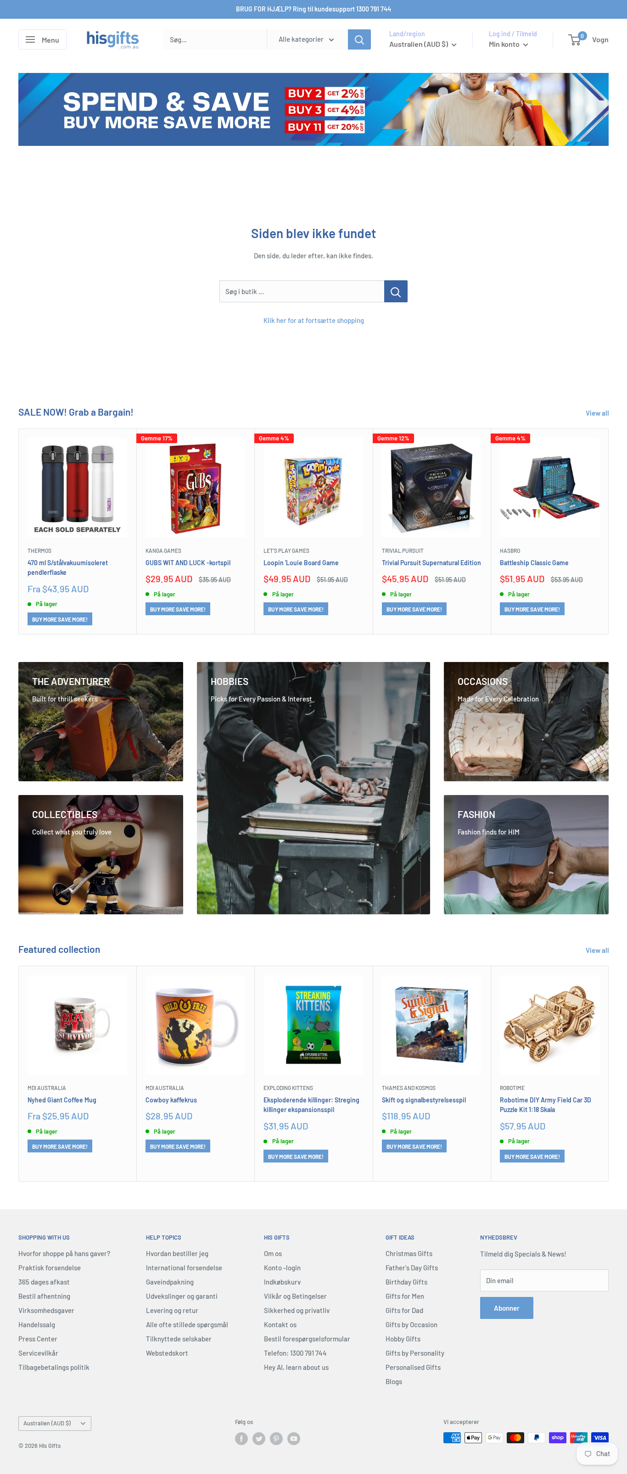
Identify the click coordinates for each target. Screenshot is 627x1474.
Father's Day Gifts (412, 1267)
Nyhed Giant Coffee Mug (62, 1100)
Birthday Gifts (406, 1282)
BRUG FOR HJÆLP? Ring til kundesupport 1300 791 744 (313, 9)
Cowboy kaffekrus (171, 1100)
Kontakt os (280, 1324)
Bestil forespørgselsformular (307, 1339)
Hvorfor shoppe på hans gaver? (64, 1253)
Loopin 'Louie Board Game (301, 563)
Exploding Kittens (288, 1088)
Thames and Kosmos (409, 1088)
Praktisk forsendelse (49, 1267)
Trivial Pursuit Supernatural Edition (431, 563)
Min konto (505, 43)
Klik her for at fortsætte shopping (313, 320)
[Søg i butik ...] (396, 291)
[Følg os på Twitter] (258, 1438)
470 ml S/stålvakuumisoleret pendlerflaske (68, 568)
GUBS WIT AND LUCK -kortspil (188, 563)
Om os (273, 1253)
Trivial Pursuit (403, 551)
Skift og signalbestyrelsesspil (424, 1100)
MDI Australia (47, 1088)
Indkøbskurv (282, 1282)
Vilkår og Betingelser (295, 1296)
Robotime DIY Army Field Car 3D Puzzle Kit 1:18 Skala (545, 1105)
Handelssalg (36, 1324)
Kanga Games (163, 551)
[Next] (609, 531)
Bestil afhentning (44, 1296)
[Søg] (359, 39)
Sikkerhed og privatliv (297, 1310)
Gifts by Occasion (411, 1324)
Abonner (507, 1308)
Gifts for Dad (404, 1310)
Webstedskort (167, 1353)
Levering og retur (172, 1310)
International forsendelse (184, 1267)
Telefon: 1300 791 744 (295, 1353)
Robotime (512, 1088)
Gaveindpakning (170, 1282)
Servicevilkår (38, 1353)
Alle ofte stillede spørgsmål (187, 1324)
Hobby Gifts (403, 1339)
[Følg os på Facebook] (241, 1438)
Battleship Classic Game (534, 563)
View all (598, 413)
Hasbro (510, 551)
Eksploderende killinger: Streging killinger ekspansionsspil (311, 1105)
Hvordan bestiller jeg (177, 1253)
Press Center (37, 1339)
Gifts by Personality (415, 1353)
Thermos (39, 551)
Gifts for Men (405, 1296)
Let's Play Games (286, 551)
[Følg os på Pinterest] (276, 1438)
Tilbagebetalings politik (54, 1367)
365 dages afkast (44, 1282)
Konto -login (282, 1267)
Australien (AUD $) (47, 1423)
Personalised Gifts (413, 1367)
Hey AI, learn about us (296, 1367)
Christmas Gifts (409, 1253)
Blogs (394, 1381)
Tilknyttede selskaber (179, 1339)
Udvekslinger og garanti (182, 1296)
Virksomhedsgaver (46, 1310)
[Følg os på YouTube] (293, 1438)
